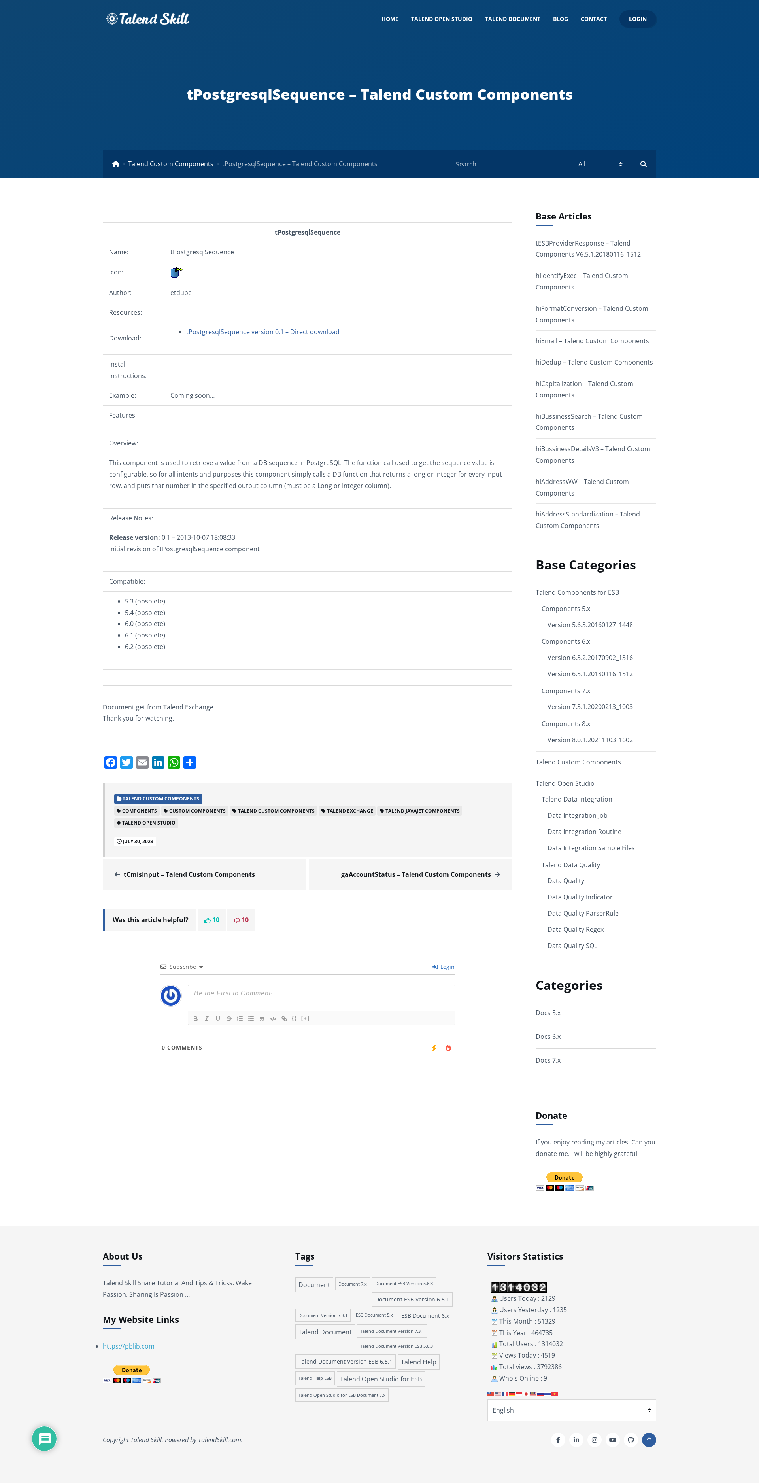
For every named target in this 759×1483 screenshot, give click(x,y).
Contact (594, 19)
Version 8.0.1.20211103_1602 (590, 740)
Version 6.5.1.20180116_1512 (590, 674)
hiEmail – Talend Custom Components (592, 341)
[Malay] (533, 1393)
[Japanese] (526, 1393)
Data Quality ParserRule (583, 913)
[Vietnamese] (555, 1393)
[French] (505, 1393)
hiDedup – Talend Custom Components (594, 362)
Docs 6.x (548, 1036)
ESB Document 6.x (425, 1315)
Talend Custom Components (170, 163)
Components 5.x (566, 608)
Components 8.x (566, 723)
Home (389, 19)
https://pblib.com (129, 1346)
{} (294, 1018)
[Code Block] (273, 1018)
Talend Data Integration (577, 799)
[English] (498, 1393)
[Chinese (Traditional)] (491, 1393)
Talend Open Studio (441, 19)
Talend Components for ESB (577, 592)
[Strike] (228, 1018)
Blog (560, 19)
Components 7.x (566, 691)
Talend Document (512, 19)
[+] (305, 1018)
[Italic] (206, 1018)
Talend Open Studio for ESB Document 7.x (341, 1395)
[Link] (284, 1018)
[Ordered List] (239, 1018)
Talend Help (418, 1362)
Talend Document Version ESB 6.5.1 (345, 1361)
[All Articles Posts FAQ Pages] (551, 164)
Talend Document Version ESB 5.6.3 (396, 1346)
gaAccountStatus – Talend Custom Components (416, 874)
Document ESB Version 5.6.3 (404, 1283)
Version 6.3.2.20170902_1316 (590, 657)
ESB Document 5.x (374, 1315)
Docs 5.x (548, 1012)
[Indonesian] (519, 1393)
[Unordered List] (251, 1018)
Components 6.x (566, 641)
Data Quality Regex (576, 929)
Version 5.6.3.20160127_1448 (590, 624)
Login (638, 19)
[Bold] (195, 1018)
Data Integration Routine (584, 831)
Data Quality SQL (572, 945)
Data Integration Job (578, 815)
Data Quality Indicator (580, 897)
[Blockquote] (262, 1018)
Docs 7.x (548, 1060)
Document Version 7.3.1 (322, 1315)
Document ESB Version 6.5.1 (412, 1299)
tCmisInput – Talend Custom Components (189, 874)
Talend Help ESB (315, 1378)
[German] (512, 1393)
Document (314, 1285)
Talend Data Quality (571, 865)
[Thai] (547, 1393)
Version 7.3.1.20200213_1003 (590, 706)
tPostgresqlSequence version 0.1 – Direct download (263, 331)
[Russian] (540, 1393)
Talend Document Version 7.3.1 (392, 1331)
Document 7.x (352, 1284)
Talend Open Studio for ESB (381, 1379)
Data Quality (566, 880)
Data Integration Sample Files (591, 848)
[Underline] (217, 1018)
